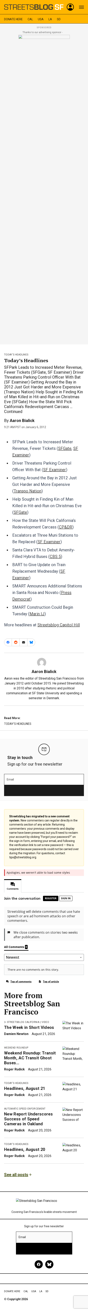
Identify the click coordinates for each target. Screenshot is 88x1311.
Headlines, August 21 (24, 1088)
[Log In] (70, 7)
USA (41, 19)
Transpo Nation (27, 491)
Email (10, 779)
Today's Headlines (16, 354)
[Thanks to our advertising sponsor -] (44, 188)
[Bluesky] (49, 1264)
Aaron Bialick (22, 420)
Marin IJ (36, 613)
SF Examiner (54, 469)
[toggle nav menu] (81, 7)
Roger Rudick (14, 1069)
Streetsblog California (23, 1022)
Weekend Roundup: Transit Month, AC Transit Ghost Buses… (30, 1058)
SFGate (64, 448)
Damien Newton (16, 1034)
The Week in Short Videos (29, 1027)
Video (45, 1022)
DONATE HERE (13, 19)
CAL (30, 19)
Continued (13, 411)
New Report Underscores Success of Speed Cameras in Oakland (28, 1119)
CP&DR (65, 527)
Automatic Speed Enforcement (25, 1108)
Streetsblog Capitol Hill (58, 624)
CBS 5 (55, 556)
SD (59, 19)
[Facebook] (39, 1264)
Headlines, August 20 (24, 1149)
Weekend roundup (16, 1047)
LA (50, 19)
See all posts (16, 1174)
